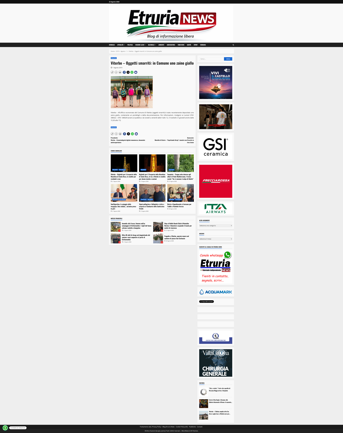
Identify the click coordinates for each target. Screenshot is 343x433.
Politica (130, 45)
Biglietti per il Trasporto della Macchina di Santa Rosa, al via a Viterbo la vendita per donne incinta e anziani (152, 176)
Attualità (120, 45)
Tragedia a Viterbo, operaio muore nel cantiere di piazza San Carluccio (158, 238)
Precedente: (128, 140)
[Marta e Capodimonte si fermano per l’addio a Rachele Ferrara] (180, 193)
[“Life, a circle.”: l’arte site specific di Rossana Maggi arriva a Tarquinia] (203, 392)
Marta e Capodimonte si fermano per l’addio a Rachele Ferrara (179, 205)
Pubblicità (192, 427)
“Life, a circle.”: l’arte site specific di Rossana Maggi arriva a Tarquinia (219, 389)
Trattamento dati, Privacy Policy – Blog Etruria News (157, 427)
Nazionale (151, 45)
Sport (196, 45)
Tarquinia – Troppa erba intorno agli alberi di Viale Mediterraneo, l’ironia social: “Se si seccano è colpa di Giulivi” (180, 176)
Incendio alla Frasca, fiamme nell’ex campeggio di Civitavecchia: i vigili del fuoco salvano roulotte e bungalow (116, 227)
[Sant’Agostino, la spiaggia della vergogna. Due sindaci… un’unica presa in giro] (124, 193)
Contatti (199, 427)
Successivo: (174, 140)
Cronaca (112, 45)
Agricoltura (171, 45)
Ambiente (161, 45)
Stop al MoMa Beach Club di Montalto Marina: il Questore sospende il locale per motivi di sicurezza (158, 227)
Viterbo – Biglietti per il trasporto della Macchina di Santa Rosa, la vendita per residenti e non (124, 176)
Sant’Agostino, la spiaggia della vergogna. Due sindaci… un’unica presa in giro (123, 206)
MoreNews (185, 431)
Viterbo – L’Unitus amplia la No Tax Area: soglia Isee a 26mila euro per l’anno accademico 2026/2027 (219, 412)
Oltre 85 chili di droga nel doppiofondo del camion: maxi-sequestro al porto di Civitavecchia (116, 238)
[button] (233, 45)
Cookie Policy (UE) (182, 427)
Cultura (201, 383)
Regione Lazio (139, 45)
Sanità (189, 45)
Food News (181, 45)
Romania (203, 45)
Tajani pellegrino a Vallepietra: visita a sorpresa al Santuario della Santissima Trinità (151, 206)
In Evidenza (122, 169)
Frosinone (143, 199)
